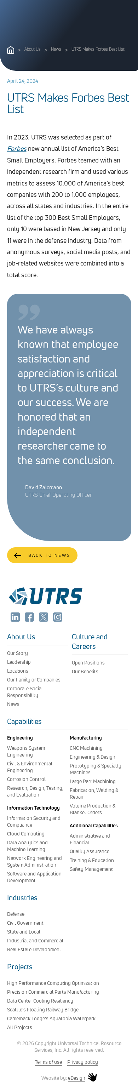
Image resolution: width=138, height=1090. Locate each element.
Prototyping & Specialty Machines (95, 769)
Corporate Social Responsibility (25, 691)
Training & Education (92, 860)
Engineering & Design (92, 756)
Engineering (20, 737)
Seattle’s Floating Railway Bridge (43, 1009)
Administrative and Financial (90, 839)
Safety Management (91, 869)
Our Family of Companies (34, 679)
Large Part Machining (93, 781)
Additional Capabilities (94, 825)
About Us (32, 49)
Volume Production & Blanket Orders (92, 809)
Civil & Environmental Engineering (29, 767)
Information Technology (33, 807)
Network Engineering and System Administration (34, 861)
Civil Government (25, 922)
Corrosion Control (26, 779)
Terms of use (48, 1061)
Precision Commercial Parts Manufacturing (53, 991)
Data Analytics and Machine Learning (27, 845)
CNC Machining (86, 747)
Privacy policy (82, 1061)
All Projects (19, 1027)
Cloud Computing (26, 833)
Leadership (19, 661)
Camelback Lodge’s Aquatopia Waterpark (51, 1018)
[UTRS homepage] (45, 605)
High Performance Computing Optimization (53, 983)
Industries (22, 897)
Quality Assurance (89, 851)
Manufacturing (86, 737)
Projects (20, 966)
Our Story (17, 653)
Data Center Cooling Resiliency (40, 1000)
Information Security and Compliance (34, 821)
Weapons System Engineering (26, 751)
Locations (17, 670)
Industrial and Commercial (35, 940)
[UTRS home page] (10, 52)
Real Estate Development (34, 949)
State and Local (23, 931)
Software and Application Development (34, 877)
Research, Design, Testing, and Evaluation (35, 791)
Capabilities (24, 721)
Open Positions (88, 662)
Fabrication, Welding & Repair (94, 793)
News (56, 49)
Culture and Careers (90, 641)
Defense (15, 914)
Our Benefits (85, 671)
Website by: (63, 1078)
